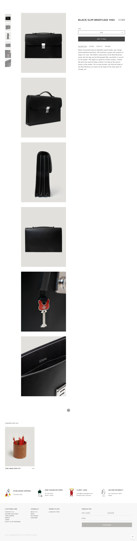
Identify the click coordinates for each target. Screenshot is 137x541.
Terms (7, 520)
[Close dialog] (132, 255)
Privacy (7, 518)
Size (79, 29)
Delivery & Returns (11, 514)
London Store (54, 512)
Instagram (34, 516)
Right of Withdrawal (13, 522)
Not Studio (33, 535)
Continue (115, 277)
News (33, 514)
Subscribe (34, 518)
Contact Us (9, 512)
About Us (34, 512)
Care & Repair (9, 516)
